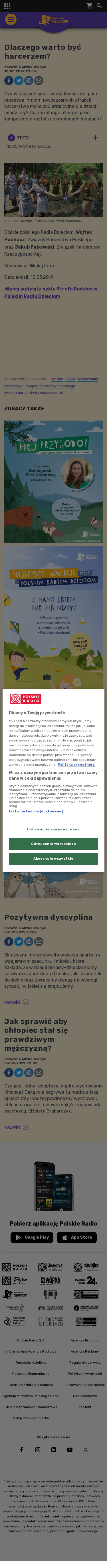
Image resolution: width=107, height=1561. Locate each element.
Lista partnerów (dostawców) (36, 812)
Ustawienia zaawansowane (53, 829)
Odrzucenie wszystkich (53, 844)
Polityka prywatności (77, 765)
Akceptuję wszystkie (53, 859)
